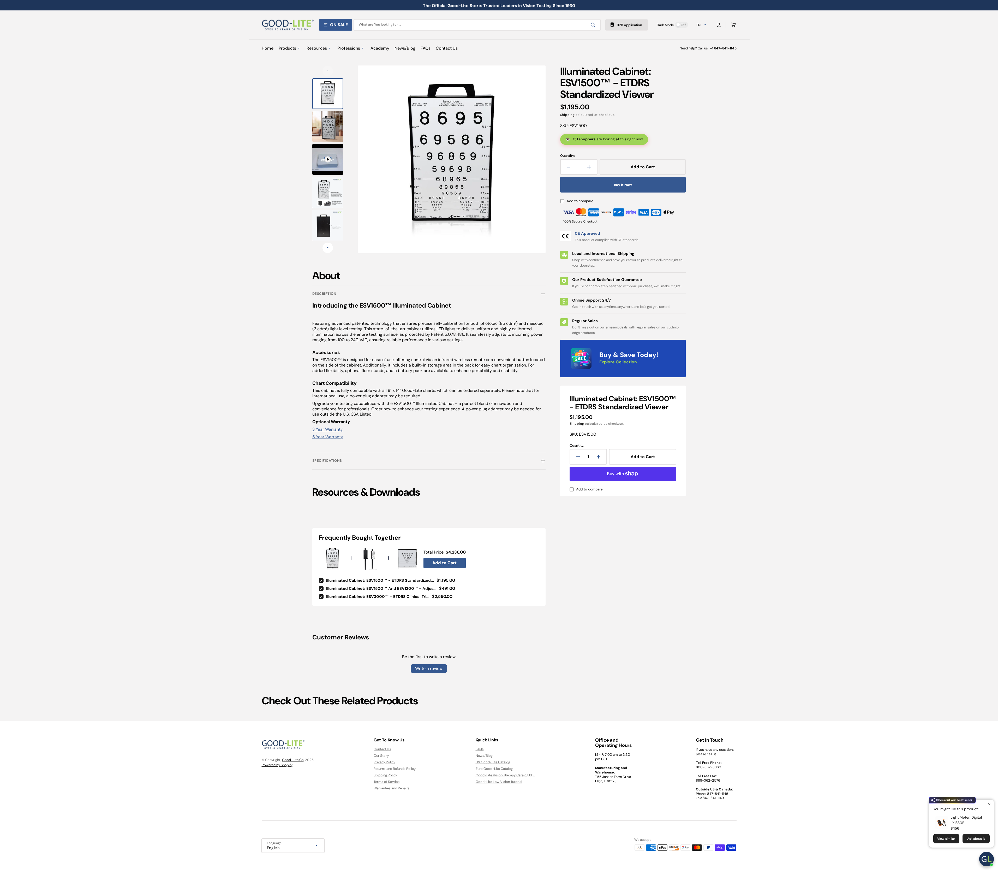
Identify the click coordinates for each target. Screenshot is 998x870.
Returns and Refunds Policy (395, 768)
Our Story (381, 755)
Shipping (567, 115)
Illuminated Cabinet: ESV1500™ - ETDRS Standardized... (380, 580)
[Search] (594, 25)
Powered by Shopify (277, 765)
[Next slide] (327, 248)
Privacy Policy (384, 762)
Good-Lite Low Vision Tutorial (499, 781)
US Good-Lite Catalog (493, 762)
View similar (946, 839)
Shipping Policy (385, 775)
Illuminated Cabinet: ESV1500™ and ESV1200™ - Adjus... (381, 588)
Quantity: (567, 156)
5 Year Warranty (327, 437)
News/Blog (484, 755)
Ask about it (976, 839)
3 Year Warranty (327, 429)
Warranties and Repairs (392, 788)
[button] (732, 25)
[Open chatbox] (986, 859)
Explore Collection (618, 362)
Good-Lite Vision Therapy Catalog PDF (505, 775)
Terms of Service (386, 781)
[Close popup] (989, 804)
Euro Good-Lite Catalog (494, 768)
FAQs (480, 749)
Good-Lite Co (293, 760)
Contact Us (382, 749)
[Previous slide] (327, 71)
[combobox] (477, 25)
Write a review (429, 668)
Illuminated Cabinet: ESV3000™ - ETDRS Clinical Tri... (377, 596)
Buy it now (623, 185)
